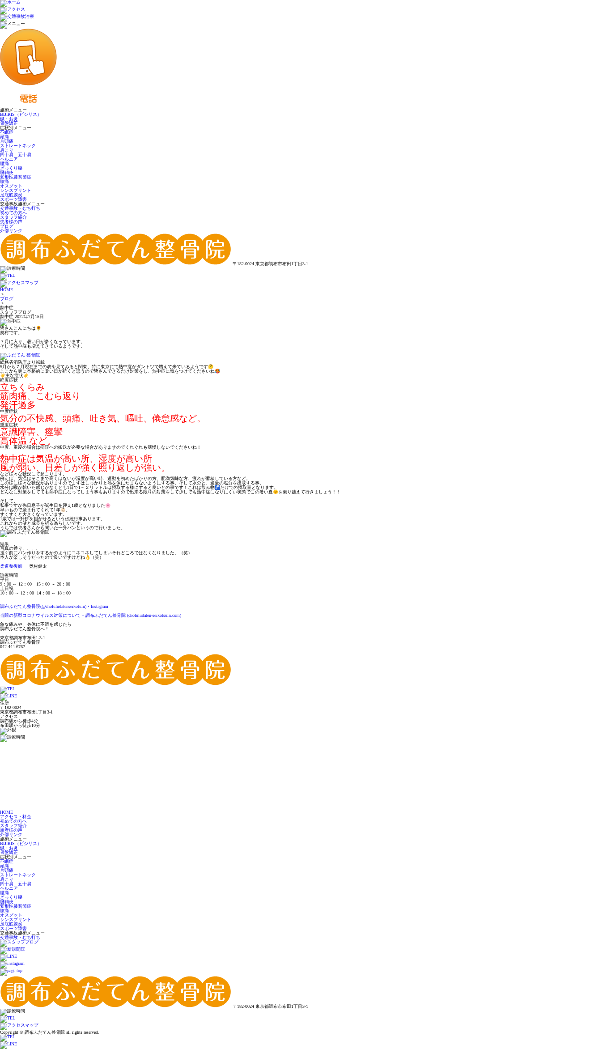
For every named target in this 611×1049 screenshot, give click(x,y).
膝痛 (4, 181)
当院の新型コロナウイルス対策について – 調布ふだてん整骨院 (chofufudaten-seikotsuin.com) (90, 615)
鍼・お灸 (9, 118)
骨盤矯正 (9, 123)
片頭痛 (6, 141)
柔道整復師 (11, 566)
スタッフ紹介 (13, 217)
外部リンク (11, 230)
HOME (6, 289)
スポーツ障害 (13, 199)
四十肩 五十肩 (15, 154)
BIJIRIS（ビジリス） (21, 114)
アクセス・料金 (15, 816)
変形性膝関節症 (15, 176)
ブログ (6, 226)
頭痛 (4, 136)
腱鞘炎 (6, 172)
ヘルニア (9, 159)
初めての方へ (13, 212)
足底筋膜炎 (11, 194)
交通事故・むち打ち (20, 208)
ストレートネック (18, 145)
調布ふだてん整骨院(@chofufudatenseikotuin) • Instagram (54, 606)
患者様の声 (11, 221)
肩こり (6, 150)
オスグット (11, 185)
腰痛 (4, 163)
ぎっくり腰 (11, 168)
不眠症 (6, 132)
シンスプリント (15, 190)
